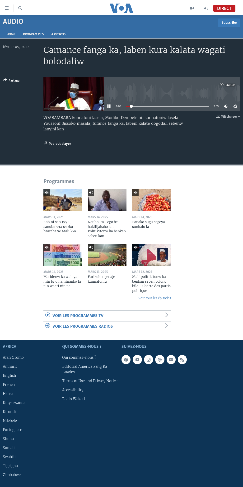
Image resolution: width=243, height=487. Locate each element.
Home (11, 34)
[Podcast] (159, 359)
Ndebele (10, 421)
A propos (58, 34)
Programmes (33, 34)
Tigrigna (10, 466)
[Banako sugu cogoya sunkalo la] (151, 200)
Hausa (8, 394)
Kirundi (9, 412)
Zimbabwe (12, 475)
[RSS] (182, 359)
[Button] (12, 81)
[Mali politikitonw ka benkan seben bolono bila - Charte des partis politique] (151, 255)
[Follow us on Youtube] (137, 359)
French (9, 385)
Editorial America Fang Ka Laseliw (84, 369)
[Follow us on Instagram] (148, 359)
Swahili (9, 457)
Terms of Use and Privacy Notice (89, 381)
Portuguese (12, 430)
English (9, 376)
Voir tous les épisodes (154, 298)
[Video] (192, 8)
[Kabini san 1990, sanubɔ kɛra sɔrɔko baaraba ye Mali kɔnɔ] (62, 200)
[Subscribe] (171, 359)
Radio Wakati (73, 399)
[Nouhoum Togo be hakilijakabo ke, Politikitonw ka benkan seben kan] (107, 200)
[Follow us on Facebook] (126, 359)
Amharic (10, 367)
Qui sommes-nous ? (79, 358)
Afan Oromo (13, 358)
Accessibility (72, 390)
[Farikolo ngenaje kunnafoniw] (107, 255)
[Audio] (206, 8)
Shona (8, 439)
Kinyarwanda (14, 403)
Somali (9, 448)
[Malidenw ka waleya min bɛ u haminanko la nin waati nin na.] (62, 255)
